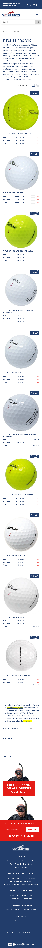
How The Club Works (23, 861)
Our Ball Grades (30, 878)
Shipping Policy (15, 899)
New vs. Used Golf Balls (14, 878)
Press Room (27, 864)
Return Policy (27, 899)
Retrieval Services (29, 910)
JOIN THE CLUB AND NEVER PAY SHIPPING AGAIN (11, 4)
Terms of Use (14, 895)
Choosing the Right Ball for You (21, 881)
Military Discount (21, 867)
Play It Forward (15, 864)
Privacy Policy (27, 895)
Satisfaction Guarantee (30, 884)
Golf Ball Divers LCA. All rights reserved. (22, 932)
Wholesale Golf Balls (13, 910)
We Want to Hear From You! (21, 921)
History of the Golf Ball (11, 884)
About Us (10, 861)
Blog (33, 861)
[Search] (38, 22)
